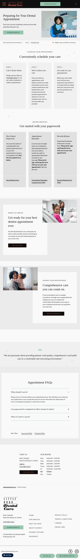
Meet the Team (35, 524)
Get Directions (28, 472)
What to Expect (35, 528)
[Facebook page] (70, 551)
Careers (58, 523)
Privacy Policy (61, 515)
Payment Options (36, 532)
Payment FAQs (40, 433)
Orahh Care (60, 527)
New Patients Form (12, 180)
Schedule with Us (50, 4)
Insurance (33, 536)
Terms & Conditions (63, 519)
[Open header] (4, 4)
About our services (53, 313)
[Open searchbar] (76, 4)
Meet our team (17, 245)
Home (31, 515)
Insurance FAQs (26, 433)
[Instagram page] (77, 551)
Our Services (34, 519)
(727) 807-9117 (35, 42)
